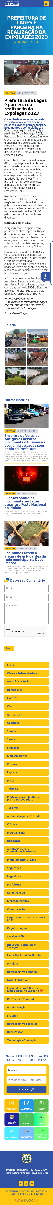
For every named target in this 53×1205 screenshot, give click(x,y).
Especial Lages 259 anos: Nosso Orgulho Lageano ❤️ (25, 989)
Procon (11, 780)
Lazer (10, 665)
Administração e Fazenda (23, 816)
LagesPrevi (14, 876)
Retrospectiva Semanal (22, 972)
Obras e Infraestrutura (22, 673)
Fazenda (12, 1015)
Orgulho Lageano (18, 928)
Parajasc (12, 963)
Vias (10, 706)
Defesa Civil (15, 690)
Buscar (23, 1089)
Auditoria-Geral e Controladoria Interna (21, 850)
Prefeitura (14, 884)
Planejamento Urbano (21, 859)
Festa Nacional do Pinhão (24, 955)
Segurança (14, 868)
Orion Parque (16, 893)
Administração (16, 1007)
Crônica (12, 824)
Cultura (12, 764)
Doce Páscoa (15, 1032)
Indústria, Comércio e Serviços (21, 946)
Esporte (12, 772)
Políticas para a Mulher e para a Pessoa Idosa (23, 798)
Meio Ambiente (17, 756)
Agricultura (14, 714)
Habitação (14, 841)
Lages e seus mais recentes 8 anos (26, 919)
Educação (13, 747)
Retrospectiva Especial (22, 1024)
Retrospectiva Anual (20, 999)
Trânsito (12, 789)
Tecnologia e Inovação (22, 1040)
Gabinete (13, 723)
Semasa (12, 731)
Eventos (12, 698)
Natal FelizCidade (18, 980)
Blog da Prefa (16, 832)
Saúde (11, 739)
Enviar (9, 648)
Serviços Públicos (18, 936)
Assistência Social (18, 681)
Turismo (12, 808)
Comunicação (16, 909)
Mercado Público (18, 901)
